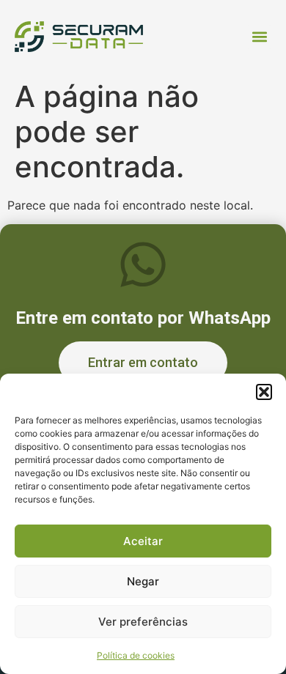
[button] (264, 392)
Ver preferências (143, 622)
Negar (143, 581)
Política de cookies (136, 655)
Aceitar (143, 541)
